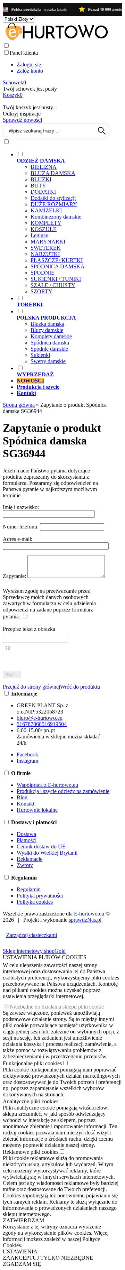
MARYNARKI (48, 242)
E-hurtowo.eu (89, 914)
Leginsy (39, 235)
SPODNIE (43, 273)
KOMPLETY (46, 223)
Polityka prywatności (40, 896)
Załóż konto (30, 71)
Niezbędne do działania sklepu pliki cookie (57, 1007)
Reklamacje (29, 859)
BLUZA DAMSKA (53, 173)
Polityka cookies (35, 902)
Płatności (26, 840)
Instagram (27, 761)
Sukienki (40, 355)
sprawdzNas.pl (85, 920)
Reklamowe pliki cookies (30, 1152)
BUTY (38, 185)
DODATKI (43, 192)
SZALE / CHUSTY (53, 285)
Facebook (27, 754)
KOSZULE (44, 229)
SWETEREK (46, 248)
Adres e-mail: (17, 539)
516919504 (54, 724)
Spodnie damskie (49, 349)
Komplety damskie (51, 336)
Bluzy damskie (47, 330)
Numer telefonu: (21, 527)
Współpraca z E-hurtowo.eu (47, 785)
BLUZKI (41, 179)
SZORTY (41, 291)
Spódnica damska (50, 343)
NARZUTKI (45, 254)
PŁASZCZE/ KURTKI (57, 260)
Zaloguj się (29, 64)
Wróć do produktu (80, 687)
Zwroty (25, 865)
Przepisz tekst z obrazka (29, 629)
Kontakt (25, 804)
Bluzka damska (47, 324)
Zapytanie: (15, 576)
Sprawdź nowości (22, 120)
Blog (22, 797)
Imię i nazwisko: (21, 507)
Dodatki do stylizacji (53, 198)
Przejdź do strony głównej (31, 687)
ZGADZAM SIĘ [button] (22, 1264)
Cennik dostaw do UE (41, 846)
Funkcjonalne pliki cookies (32, 1063)
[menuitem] (63, 223)
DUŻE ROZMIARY (54, 204)
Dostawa (26, 834)
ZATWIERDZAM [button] (23, 1220)
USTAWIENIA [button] (20, 1251)
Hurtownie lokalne (37, 810)
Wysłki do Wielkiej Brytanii (47, 853)
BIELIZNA (44, 167)
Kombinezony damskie (56, 217)
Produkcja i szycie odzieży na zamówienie (63, 791)
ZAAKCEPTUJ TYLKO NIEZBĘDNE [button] (48, 1258)
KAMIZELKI (46, 210)
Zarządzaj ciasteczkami (31, 935)
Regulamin (29, 889)
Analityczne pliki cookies (30, 1101)
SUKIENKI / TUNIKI (56, 279)
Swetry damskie (48, 361)
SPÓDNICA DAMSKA (58, 266)
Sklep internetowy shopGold (34, 951)
